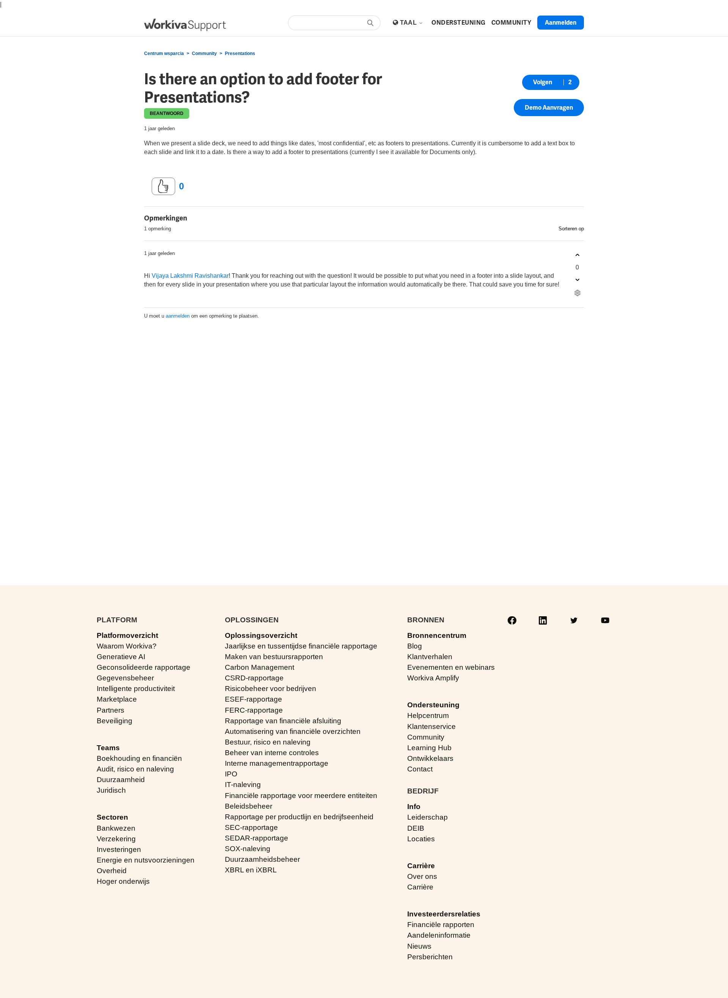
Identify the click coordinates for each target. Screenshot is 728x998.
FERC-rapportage (254, 710)
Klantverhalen (429, 657)
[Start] (185, 24)
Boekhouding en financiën (139, 758)
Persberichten (430, 957)
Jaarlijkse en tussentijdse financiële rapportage (301, 646)
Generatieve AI (121, 657)
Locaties (421, 839)
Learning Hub (429, 748)
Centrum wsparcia (164, 53)
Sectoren (112, 817)
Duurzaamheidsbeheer (262, 859)
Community (204, 53)
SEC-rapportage (251, 827)
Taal (409, 22)
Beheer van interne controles (272, 753)
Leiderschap (427, 817)
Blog (414, 646)
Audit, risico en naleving (135, 769)
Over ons (422, 876)
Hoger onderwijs (123, 881)
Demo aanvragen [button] (549, 108)
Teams (108, 748)
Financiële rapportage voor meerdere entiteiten (301, 796)
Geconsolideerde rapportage (143, 667)
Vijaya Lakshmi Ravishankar (190, 275)
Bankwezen (116, 828)
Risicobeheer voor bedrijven (270, 689)
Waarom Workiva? (127, 646)
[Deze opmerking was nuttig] (577, 255)
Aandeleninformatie (439, 935)
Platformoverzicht (127, 635)
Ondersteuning (433, 705)
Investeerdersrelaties (443, 914)
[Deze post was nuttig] (163, 186)
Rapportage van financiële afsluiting (283, 721)
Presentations (240, 53)
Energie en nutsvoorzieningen (146, 860)
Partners (110, 710)
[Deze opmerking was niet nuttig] (577, 279)
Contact (420, 769)
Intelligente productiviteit (136, 689)
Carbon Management (259, 667)
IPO (231, 774)
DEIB (415, 828)
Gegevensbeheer (125, 678)
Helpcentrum (428, 715)
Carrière (421, 866)
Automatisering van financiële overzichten (293, 731)
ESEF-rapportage (253, 699)
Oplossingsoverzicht (261, 635)
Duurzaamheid (121, 780)
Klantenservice (431, 726)
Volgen (542, 82)
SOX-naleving (247, 849)
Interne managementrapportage (276, 763)
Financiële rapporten (440, 925)
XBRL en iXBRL (251, 870)
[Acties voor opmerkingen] (577, 293)
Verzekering (116, 839)
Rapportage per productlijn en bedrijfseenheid (299, 817)
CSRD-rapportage (254, 678)
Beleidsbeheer (248, 806)
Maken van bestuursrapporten (274, 657)
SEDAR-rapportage (256, 838)
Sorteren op (571, 228)
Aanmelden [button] (560, 23)
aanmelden (178, 316)
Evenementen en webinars (451, 667)
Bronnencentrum (436, 635)
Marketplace (117, 699)
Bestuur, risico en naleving (268, 742)
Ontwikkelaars (430, 758)
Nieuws (419, 946)
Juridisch (111, 790)
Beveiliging (114, 721)
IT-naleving (243, 785)
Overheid (112, 871)
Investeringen (119, 849)
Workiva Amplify (433, 678)
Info (413, 807)
